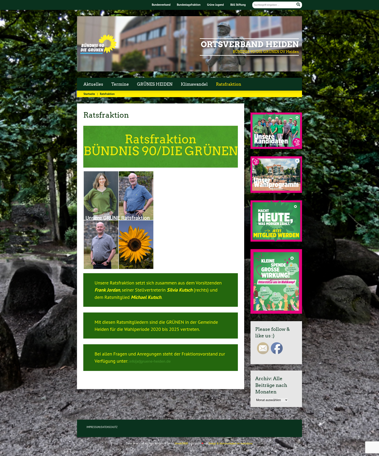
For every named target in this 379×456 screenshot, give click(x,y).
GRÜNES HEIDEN (155, 84)
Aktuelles (93, 84)
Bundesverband (161, 5)
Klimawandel (194, 84)
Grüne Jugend (215, 5)
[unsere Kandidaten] (276, 148)
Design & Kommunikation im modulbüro (230, 443)
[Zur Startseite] (98, 53)
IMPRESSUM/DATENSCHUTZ (101, 427)
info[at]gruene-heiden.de (150, 361)
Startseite (89, 94)
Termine (120, 84)
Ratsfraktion (228, 84)
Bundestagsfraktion (189, 5)
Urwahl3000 (181, 443)
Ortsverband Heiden (250, 44)
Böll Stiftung (238, 5)
